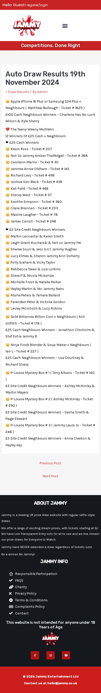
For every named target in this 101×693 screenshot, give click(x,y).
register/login (37, 5)
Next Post (50, 476)
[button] (65, 25)
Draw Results (18, 92)
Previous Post (50, 463)
